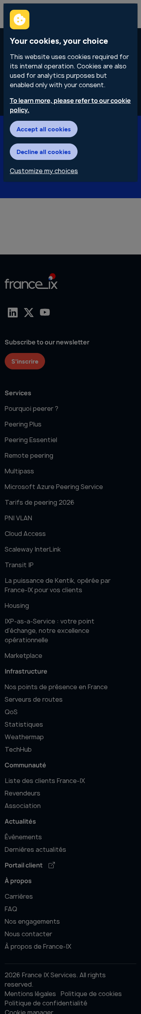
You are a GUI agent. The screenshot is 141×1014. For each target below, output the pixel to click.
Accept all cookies (43, 129)
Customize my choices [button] (44, 171)
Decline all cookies (43, 151)
